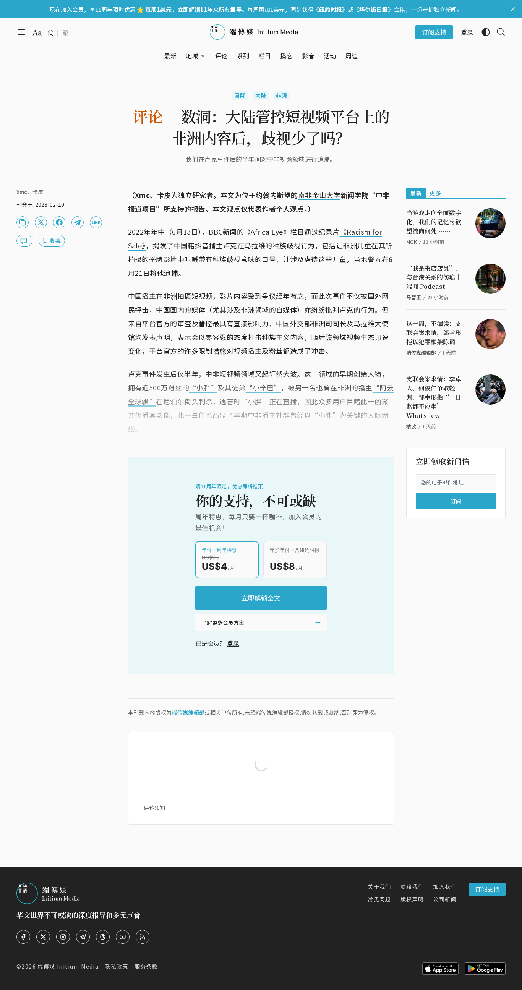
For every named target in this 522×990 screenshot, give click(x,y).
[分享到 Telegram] (77, 222)
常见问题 (379, 899)
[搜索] (498, 32)
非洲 (282, 95)
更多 (435, 193)
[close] (513, 9)
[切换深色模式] (482, 32)
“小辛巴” (263, 387)
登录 (233, 643)
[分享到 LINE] (96, 222)
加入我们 (445, 886)
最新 (416, 193)
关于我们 (379, 886)
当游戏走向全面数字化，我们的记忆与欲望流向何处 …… (433, 221)
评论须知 (154, 808)
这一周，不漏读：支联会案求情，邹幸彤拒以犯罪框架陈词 (433, 332)
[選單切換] (203, 56)
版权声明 (412, 899)
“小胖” (203, 387)
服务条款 (146, 966)
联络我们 (412, 886)
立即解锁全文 (261, 598)
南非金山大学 (319, 195)
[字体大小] (37, 32)
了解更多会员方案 (222, 622)
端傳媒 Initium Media (68, 966)
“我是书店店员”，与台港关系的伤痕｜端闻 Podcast (433, 277)
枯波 (411, 426)
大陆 (261, 95)
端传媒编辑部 (188, 712)
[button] (192, 56)
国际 (240, 95)
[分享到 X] (41, 222)
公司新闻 (445, 899)
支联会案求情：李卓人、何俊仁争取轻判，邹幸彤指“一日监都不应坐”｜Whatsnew (433, 397)
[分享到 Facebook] (59, 222)
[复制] (22, 222)
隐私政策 (116, 966)
